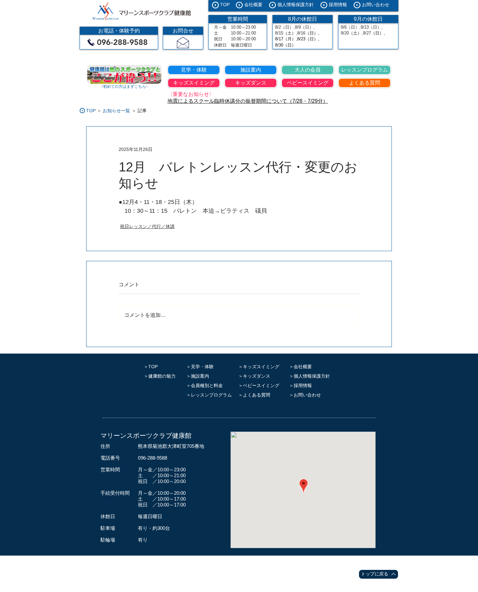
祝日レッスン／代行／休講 (147, 226)
